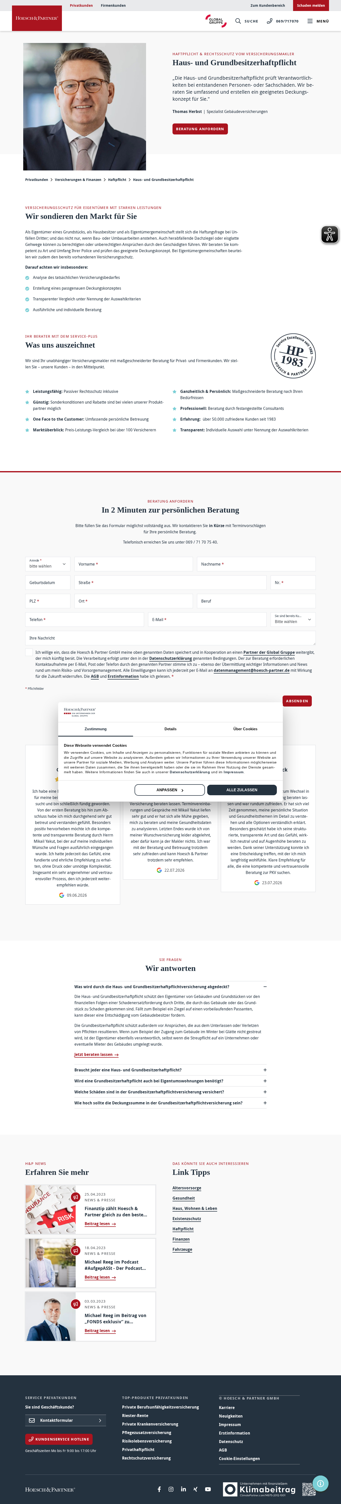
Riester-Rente (135, 1415)
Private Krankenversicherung (150, 1424)
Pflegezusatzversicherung (146, 1432)
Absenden (297, 701)
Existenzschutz (186, 1218)
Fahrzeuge (182, 1249)
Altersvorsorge (186, 1188)
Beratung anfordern (200, 128)
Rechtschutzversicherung (146, 1458)
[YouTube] (208, 1489)
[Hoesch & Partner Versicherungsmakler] (37, 18)
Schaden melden (311, 5)
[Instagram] (171, 1489)
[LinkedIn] (183, 1489)
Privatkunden (81, 5)
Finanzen (181, 1239)
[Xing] (195, 1489)
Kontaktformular (56, 1420)
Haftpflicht (117, 179)
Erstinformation (123, 676)
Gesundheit (183, 1198)
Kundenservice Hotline (61, 1439)
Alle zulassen (241, 790)
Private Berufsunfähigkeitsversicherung (160, 1407)
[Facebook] (159, 1489)
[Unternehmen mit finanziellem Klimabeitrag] (269, 1489)
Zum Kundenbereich (268, 5)
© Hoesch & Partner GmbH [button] (249, 1398)
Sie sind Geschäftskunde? (49, 1407)
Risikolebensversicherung (147, 1441)
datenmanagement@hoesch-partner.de (252, 670)
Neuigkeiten (231, 1416)
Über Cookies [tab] (245, 729)
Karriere (227, 1407)
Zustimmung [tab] (96, 729)
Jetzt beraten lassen (93, 1054)
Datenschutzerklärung (170, 658)
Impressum (230, 1424)
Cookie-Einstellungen (239, 1458)
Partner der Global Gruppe (269, 652)
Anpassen (167, 790)
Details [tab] (171, 729)
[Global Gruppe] (216, 20)
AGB (95, 676)
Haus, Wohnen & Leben (194, 1208)
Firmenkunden (113, 5)
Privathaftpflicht (138, 1449)
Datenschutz (231, 1441)
